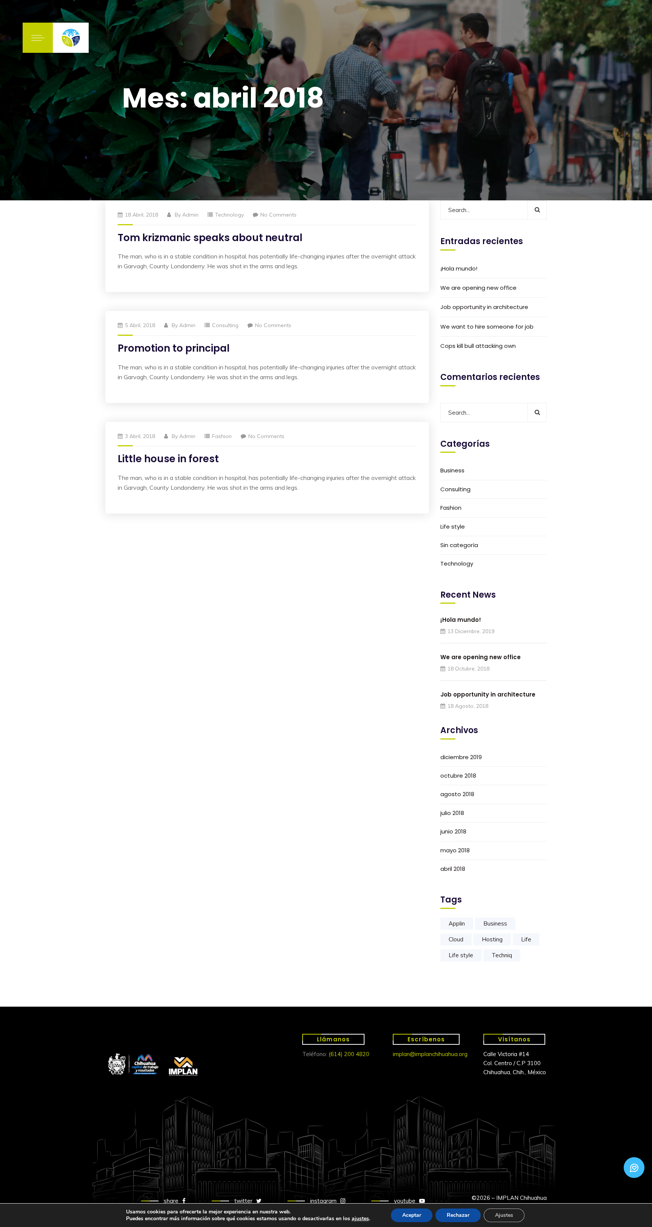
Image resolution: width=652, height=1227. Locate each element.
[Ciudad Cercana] (71, 38)
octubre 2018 (458, 776)
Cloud (456, 939)
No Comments (278, 214)
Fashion (222, 436)
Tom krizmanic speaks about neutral (210, 237)
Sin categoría (459, 545)
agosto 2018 (457, 794)
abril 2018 (452, 869)
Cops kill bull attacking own (478, 346)
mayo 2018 (455, 850)
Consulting (225, 325)
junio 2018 (453, 831)
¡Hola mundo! (458, 268)
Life (526, 939)
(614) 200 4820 (349, 1054)
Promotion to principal (174, 348)
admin (190, 214)
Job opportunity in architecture (484, 307)
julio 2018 (452, 813)
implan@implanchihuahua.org (430, 1054)
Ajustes (504, 1215)
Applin (457, 923)
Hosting (492, 939)
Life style (452, 526)
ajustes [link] (360, 1218)
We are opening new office (478, 288)
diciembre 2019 (461, 757)
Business (452, 470)
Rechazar (458, 1215)
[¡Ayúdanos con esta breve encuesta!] (634, 1167)
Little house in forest (168, 459)
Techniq (502, 955)
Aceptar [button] (411, 1215)
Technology (229, 214)
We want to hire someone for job (487, 327)
